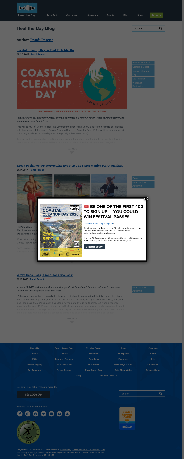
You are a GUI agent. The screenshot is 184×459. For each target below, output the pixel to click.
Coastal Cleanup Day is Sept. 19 (98, 223)
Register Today (94, 246)
